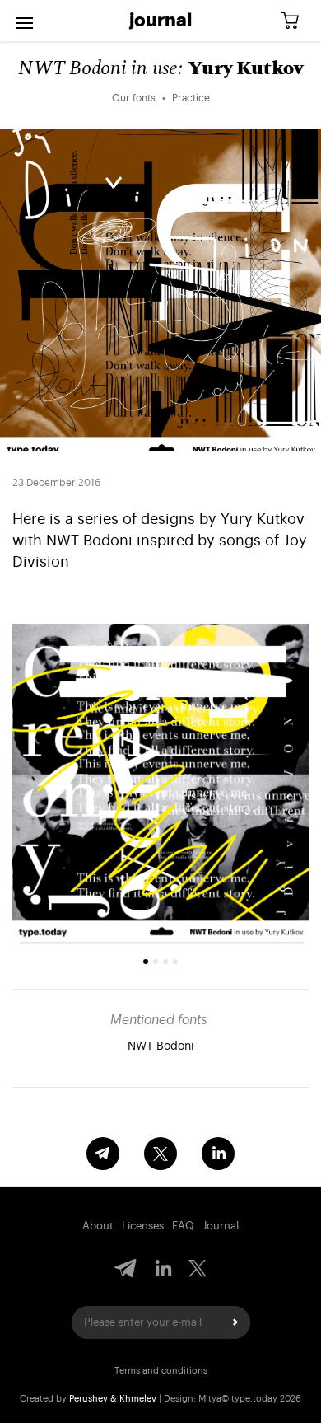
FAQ (183, 1225)
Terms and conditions (160, 1370)
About (98, 1225)
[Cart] (295, 21)
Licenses (143, 1225)
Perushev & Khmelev (112, 1398)
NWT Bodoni (161, 1046)
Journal (160, 21)
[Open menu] (25, 20)
